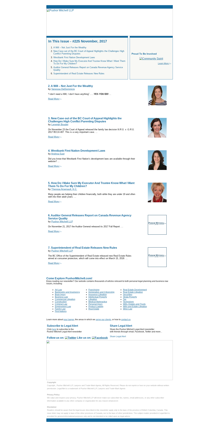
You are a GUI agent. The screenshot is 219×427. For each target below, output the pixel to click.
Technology (128, 302)
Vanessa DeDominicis (63, 89)
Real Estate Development (135, 290)
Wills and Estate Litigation (135, 306)
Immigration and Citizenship (101, 292)
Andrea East (58, 153)
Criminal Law (61, 304)
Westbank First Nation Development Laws (74, 57)
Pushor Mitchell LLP (62, 221)
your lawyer (68, 319)
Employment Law (63, 306)
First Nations (61, 311)
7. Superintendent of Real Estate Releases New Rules (82, 247)
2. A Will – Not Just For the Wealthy (70, 86)
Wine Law (127, 309)
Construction (61, 302)
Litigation (92, 299)
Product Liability (95, 306)
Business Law (61, 297)
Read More (54, 99)
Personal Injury (95, 304)
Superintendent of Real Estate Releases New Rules (78, 73)
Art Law (58, 290)
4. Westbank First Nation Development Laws (76, 150)
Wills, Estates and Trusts (134, 304)
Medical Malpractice (97, 302)
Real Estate (93, 309)
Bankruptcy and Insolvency (67, 292)
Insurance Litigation (97, 294)
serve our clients (103, 319)
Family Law (60, 309)
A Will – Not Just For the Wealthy (69, 47)
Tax (124, 299)
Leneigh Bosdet (59, 124)
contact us (126, 319)
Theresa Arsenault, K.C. (64, 189)
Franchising (93, 290)
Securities (127, 294)
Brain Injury (60, 294)
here (54, 329)
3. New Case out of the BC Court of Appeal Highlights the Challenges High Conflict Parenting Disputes (85, 120)
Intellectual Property (97, 297)
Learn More (163, 63)
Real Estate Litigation (133, 292)
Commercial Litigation (65, 299)
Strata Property (130, 297)
